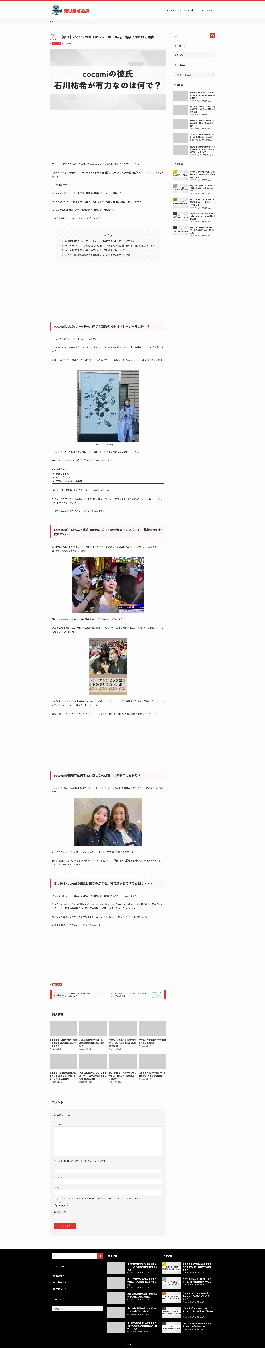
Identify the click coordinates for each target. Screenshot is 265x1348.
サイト (57, 1188)
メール (58, 1177)
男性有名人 (61, 1289)
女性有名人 (56, 43)
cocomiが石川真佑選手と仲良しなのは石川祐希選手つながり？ (96, 250)
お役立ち (60, 1275)
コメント (59, 1124)
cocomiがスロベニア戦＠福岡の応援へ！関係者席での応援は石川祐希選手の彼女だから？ (110, 245)
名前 (57, 1166)
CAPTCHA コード (62, 1211)
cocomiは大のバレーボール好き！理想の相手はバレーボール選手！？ (100, 240)
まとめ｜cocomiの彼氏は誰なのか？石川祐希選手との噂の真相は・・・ (101, 254)
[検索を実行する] (212, 35)
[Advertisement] (108, 138)
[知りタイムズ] (71, 10)
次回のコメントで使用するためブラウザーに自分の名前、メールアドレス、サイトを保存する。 (98, 1198)
